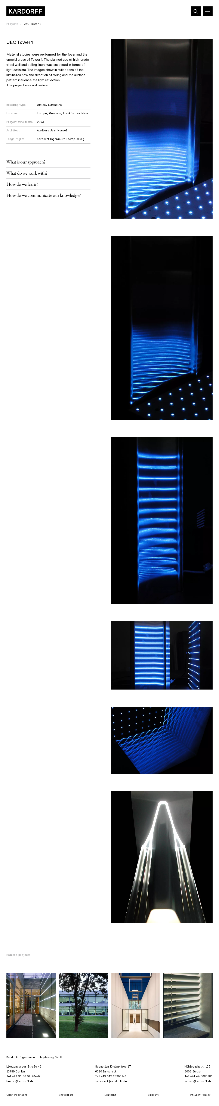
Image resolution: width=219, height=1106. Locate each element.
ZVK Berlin (174, 978)
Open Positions (17, 1095)
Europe (42, 113)
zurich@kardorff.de (198, 1081)
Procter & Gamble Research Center (81, 980)
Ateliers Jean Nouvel (52, 130)
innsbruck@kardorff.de (111, 1081)
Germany (55, 113)
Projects (12, 24)
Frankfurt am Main (75, 113)
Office (41, 105)
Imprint (153, 1095)
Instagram (66, 1095)
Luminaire (55, 105)
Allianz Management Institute (30, 978)
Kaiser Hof (121, 978)
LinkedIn (111, 1095)
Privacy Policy (200, 1095)
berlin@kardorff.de (20, 1081)
